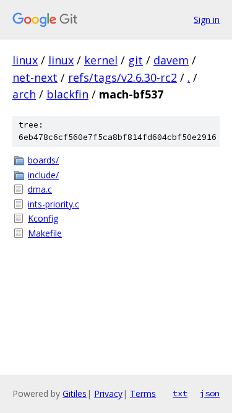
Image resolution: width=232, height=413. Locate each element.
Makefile (45, 233)
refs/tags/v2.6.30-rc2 (122, 77)
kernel (101, 60)
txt (180, 393)
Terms (143, 393)
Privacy (108, 393)
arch (24, 94)
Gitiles (74, 393)
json (210, 393)
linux (25, 60)
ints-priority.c (53, 204)
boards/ (43, 160)
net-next (35, 77)
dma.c (40, 189)
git (135, 60)
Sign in (207, 19)
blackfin (67, 94)
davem (171, 60)
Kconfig (43, 218)
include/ (43, 175)
